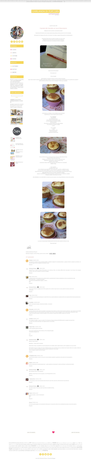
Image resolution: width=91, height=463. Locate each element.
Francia (33, 442)
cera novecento (79, 444)
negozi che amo (65, 447)
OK (64, 1)
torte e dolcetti (45, 253)
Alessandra (31, 309)
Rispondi (30, 264)
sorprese (41, 253)
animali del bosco (46, 444)
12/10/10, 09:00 (36, 260)
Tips (81, 442)
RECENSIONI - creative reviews (17, 87)
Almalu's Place (32, 326)
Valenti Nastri (14, 444)
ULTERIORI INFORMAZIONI (57, 1)
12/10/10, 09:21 (42, 287)
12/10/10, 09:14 (34, 276)
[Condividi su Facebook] (53, 253)
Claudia (30, 362)
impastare (26, 447)
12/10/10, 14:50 (42, 369)
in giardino (30, 447)
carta (73, 444)
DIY (30, 442)
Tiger (79, 442)
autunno (51, 444)
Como (28, 442)
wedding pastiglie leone (38, 450)
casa (76, 444)
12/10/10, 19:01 (42, 386)
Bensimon (22, 442)
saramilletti (31, 302)
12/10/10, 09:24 (34, 295)
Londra (48, 442)
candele (70, 444)
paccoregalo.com (16, 448)
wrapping (45, 450)
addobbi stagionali (30, 444)
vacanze (10, 450)
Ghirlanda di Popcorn (33, 268)
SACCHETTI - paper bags (18, 84)
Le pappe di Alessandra (60, 35)
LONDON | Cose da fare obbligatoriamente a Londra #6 (16, 101)
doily (46, 445)
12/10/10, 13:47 (36, 318)
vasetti (14, 450)
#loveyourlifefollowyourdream (14, 442)
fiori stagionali (56, 445)
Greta (30, 295)
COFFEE (25, 442)
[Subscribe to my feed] (22, 42)
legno (53, 447)
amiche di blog (36, 253)
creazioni (33, 445)
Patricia (30, 393)
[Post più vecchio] (75, 435)
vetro (17, 450)
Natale (54, 442)
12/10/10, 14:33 (40, 355)
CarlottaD (31, 318)
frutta (74, 445)
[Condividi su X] (52, 253)
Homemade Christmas (41, 442)
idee (23, 447)
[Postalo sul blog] (51, 253)
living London (59, 447)
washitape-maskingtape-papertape (27, 450)
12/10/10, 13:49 (38, 326)
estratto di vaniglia (55, 38)
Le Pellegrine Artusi (33, 355)
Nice (57, 442)
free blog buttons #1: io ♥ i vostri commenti (19, 144)
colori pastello (18, 445)
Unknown (31, 260)
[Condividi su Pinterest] (55, 253)
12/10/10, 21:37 (35, 393)
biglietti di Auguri (56, 444)
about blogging (24, 444)
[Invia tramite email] (50, 253)
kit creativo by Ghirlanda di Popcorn (42, 447)
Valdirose (10, 444)
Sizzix (74, 442)
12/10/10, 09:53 (37, 309)
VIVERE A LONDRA (13, 88)
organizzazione (74, 447)
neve (70, 447)
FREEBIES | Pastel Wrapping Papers (19, 156)
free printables (70, 445)
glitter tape (20, 447)
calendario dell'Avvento (64, 444)
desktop (42, 445)
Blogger (53, 458)
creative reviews (28, 445)
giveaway (16, 447)
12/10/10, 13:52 (42, 339)
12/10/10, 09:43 (37, 302)
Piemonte (64, 442)
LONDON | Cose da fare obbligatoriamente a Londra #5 (19, 151)
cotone (23, 445)
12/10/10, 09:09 (42, 268)
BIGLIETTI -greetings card (15, 79)
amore (41, 444)
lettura (55, 447)
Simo (30, 276)
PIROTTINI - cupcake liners (15, 85)
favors (52, 445)
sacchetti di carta (46, 448)
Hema (36, 442)
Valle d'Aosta (18, 444)
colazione (13, 445)
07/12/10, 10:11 (35, 402)
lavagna (50, 447)
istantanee (34, 447)
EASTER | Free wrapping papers (19, 138)
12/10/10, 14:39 (35, 362)
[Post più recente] (31, 435)
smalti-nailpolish (54, 448)
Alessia (30, 402)
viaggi (19, 450)
